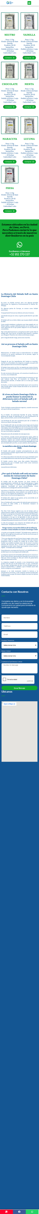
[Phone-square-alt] (6, 1212)
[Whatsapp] (32, 1212)
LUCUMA (29, 139)
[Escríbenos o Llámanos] (19, 244)
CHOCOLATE (10, 84)
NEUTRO (9, 34)
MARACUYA (9, 139)
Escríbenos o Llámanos (19, 251)
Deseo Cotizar (6, 651)
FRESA (10, 188)
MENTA (29, 84)
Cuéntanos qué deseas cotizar (12, 662)
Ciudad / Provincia (8, 640)
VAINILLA (29, 34)
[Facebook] (19, 1212)
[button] (29, 3)
